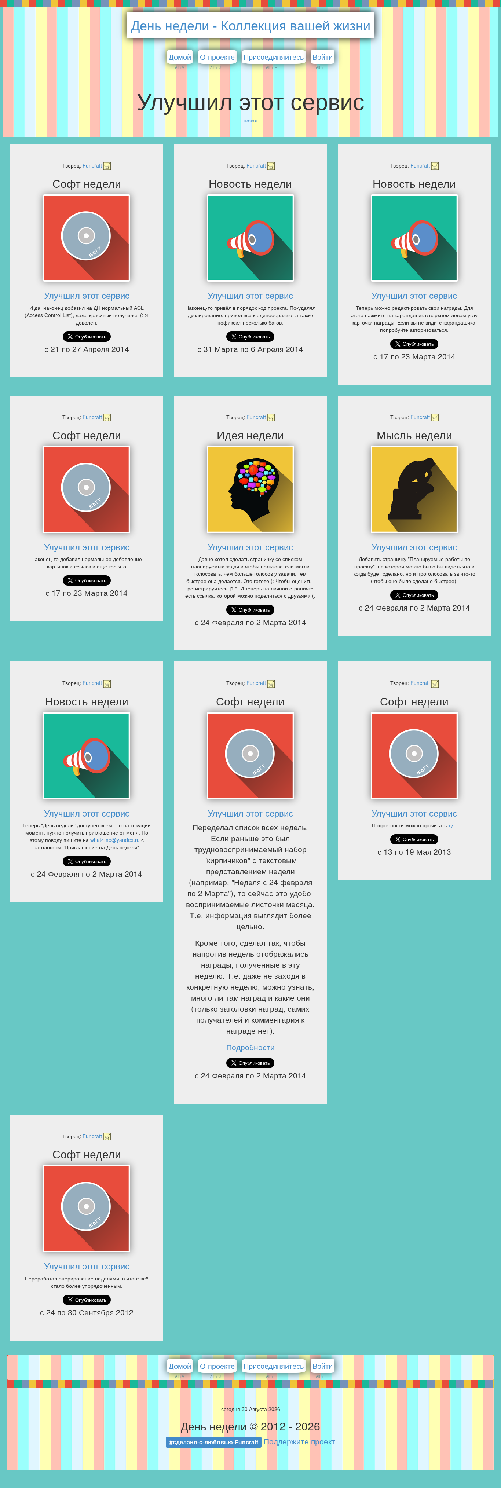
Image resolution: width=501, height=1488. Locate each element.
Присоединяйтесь (274, 56)
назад (250, 120)
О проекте (217, 56)
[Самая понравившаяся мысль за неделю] (414, 489)
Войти (322, 56)
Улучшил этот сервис (86, 295)
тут (451, 825)
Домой (180, 56)
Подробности (250, 1046)
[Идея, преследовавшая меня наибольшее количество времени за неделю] (250, 489)
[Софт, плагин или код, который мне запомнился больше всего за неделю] (86, 238)
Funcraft (93, 165)
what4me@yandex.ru (115, 839)
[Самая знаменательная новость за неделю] (250, 238)
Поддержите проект (299, 1441)
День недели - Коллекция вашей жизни (250, 24)
